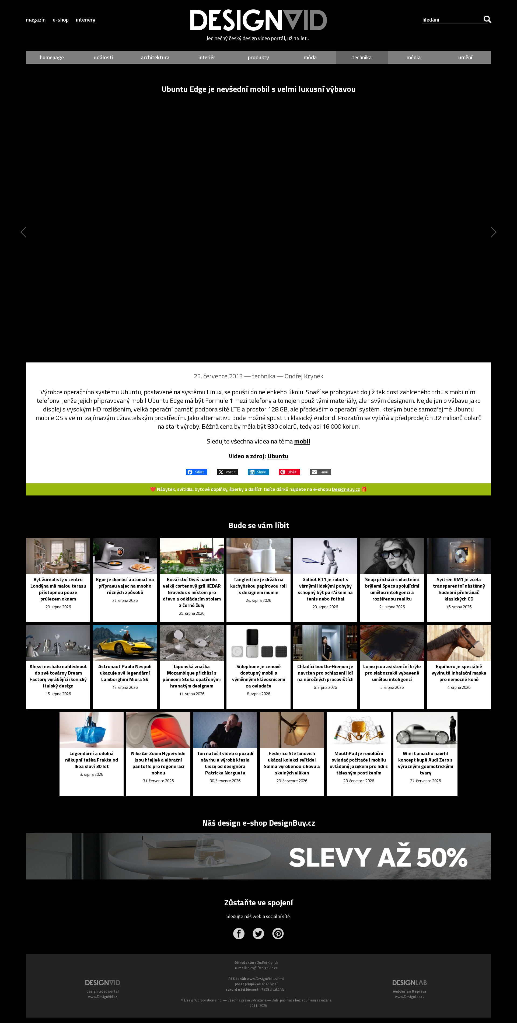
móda (310, 57)
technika (362, 57)
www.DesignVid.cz (102, 996)
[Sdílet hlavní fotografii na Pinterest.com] (289, 469)
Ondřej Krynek (304, 376)
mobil (302, 441)
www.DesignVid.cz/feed (265, 978)
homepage (52, 57)
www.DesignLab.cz (410, 996)
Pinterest (278, 933)
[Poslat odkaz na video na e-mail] (320, 469)
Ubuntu (277, 456)
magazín (36, 19)
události (103, 57)
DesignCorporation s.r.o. (203, 1000)
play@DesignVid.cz (263, 967)
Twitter (258, 933)
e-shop (61, 19)
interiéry (85, 19)
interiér (206, 57)
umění (465, 57)
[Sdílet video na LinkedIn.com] (258, 469)
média (414, 57)
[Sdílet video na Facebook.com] (196, 469)
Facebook (238, 933)
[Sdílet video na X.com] (227, 469)
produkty (258, 57)
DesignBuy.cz (346, 489)
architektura (155, 57)
